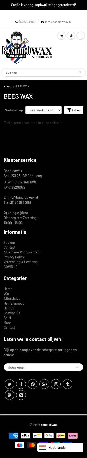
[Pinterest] (32, 384)
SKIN (7, 318)
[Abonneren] (77, 367)
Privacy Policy (14, 257)
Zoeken (9, 242)
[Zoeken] (79, 72)
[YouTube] (9, 395)
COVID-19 (10, 267)
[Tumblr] (67, 384)
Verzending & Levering (21, 262)
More (7, 323)
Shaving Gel (12, 313)
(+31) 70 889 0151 (28, 22)
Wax (7, 294)
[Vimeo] (21, 395)
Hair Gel (9, 308)
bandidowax (49, 424)
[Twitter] (9, 384)
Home (7, 86)
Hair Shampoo (14, 303)
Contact (9, 247)
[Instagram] (56, 384)
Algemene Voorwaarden (21, 252)
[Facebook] (21, 384)
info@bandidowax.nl (58, 22)
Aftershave (12, 298)
